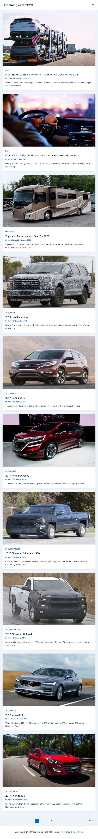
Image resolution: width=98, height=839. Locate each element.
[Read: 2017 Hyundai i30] (49, 760)
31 (52, 821)
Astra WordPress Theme (72, 832)
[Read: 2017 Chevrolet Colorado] (49, 599)
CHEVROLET (15, 549)
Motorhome (10, 232)
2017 (7, 393)
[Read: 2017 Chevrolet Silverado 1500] (49, 518)
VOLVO (13, 710)
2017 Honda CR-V (15, 397)
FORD (12, 313)
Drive (7, 151)
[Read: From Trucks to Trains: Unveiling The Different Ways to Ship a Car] (49, 39)
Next (92, 821)
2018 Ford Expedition (17, 317)
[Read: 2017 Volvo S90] (49, 679)
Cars (7, 70)
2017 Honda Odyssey (17, 475)
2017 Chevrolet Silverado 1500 (22, 553)
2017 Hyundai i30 (15, 795)
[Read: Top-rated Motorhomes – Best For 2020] (49, 201)
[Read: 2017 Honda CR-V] (49, 362)
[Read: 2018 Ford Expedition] (49, 282)
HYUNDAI (14, 791)
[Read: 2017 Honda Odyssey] (49, 440)
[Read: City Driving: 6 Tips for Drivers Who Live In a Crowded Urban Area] (49, 120)
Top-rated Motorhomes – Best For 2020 (27, 236)
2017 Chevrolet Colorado (19, 634)
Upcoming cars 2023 (18, 5)
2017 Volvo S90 (14, 715)
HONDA (13, 393)
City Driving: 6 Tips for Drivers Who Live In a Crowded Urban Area (42, 155)
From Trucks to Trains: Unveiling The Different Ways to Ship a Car (42, 74)
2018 (7, 313)
